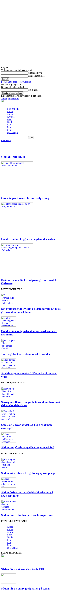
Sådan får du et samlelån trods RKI (22, 569)
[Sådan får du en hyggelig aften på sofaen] (8, 583)
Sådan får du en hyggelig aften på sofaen (25, 588)
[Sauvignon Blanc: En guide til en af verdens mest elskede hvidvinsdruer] (8, 396)
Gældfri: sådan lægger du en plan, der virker (28, 238)
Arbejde (11, 117)
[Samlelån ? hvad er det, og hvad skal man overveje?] (8, 419)
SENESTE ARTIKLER (13, 157)
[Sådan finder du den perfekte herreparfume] (8, 509)
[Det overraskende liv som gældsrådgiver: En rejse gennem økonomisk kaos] (8, 303)
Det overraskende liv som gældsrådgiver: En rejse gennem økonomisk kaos (31, 310)
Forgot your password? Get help (16, 82)
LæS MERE (13, 109)
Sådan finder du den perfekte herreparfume (27, 515)
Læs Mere (6, 140)
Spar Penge (12, 132)
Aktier (10, 111)
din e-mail (33, 90)
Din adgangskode (36, 76)
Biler (9, 119)
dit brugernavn (35, 73)
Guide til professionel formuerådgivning (25, 198)
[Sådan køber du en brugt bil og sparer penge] (8, 467)
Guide (10, 122)
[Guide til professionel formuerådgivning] (17, 192)
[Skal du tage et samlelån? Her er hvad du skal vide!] (8, 367)
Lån (9, 124)
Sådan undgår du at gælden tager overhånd (27, 447)
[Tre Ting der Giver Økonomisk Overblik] (8, 348)
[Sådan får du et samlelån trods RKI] (8, 563)
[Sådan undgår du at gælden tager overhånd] (8, 442)
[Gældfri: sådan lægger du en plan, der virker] (17, 233)
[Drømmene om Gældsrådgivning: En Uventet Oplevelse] (17, 274)
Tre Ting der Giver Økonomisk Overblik (25, 354)
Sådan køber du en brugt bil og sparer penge (28, 473)
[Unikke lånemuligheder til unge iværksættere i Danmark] (8, 326)
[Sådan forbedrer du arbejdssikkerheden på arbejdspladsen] (8, 486)
